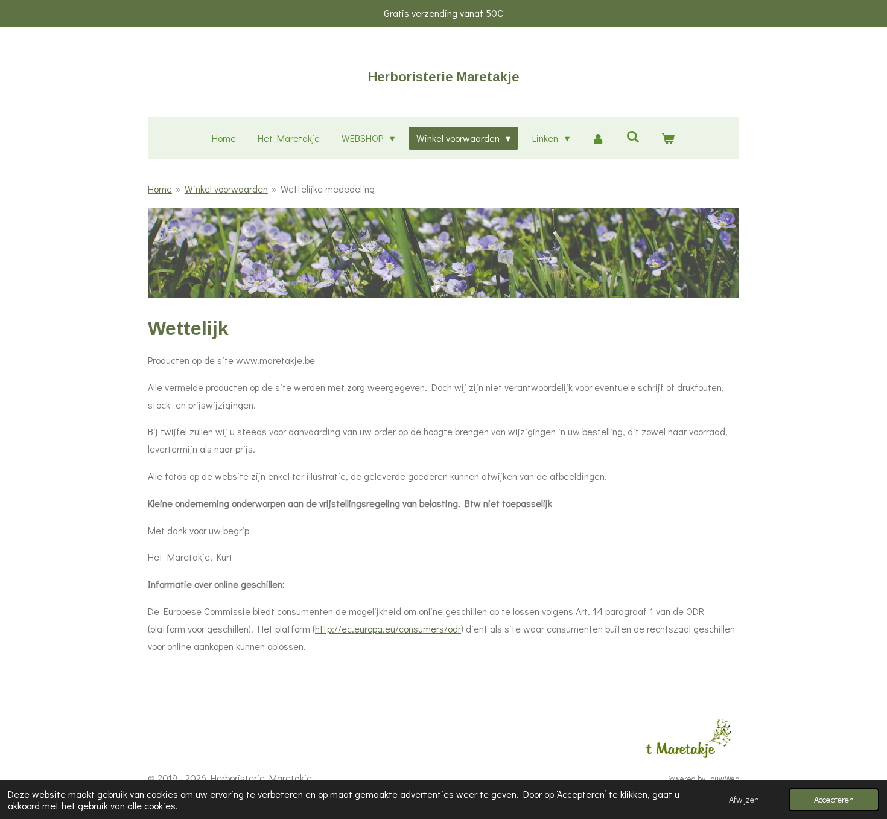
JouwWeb (723, 778)
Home (160, 188)
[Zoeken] (632, 136)
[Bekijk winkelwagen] (667, 138)
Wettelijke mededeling (328, 188)
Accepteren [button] (834, 799)
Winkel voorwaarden (226, 188)
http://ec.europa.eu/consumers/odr (388, 628)
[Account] (597, 138)
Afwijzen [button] (744, 799)
